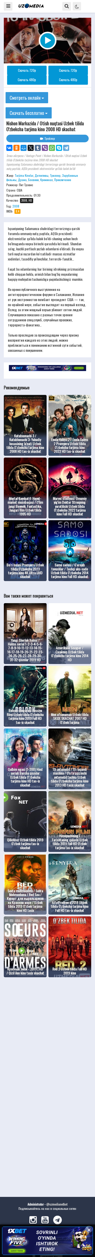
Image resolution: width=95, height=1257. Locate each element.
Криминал (46, 180)
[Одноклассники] (16, 148)
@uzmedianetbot (56, 1204)
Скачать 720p (27, 70)
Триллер (55, 175)
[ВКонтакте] (9, 148)
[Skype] (59, 148)
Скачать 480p (27, 79)
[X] (31, 148)
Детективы (41, 175)
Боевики (33, 180)
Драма (22, 180)
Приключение (62, 180)
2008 (15, 206)
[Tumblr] (38, 148)
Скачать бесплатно (27, 113)
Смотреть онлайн (26, 97)
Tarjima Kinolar (24, 175)
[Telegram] (66, 148)
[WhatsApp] (52, 148)
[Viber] (45, 148)
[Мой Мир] (24, 148)
